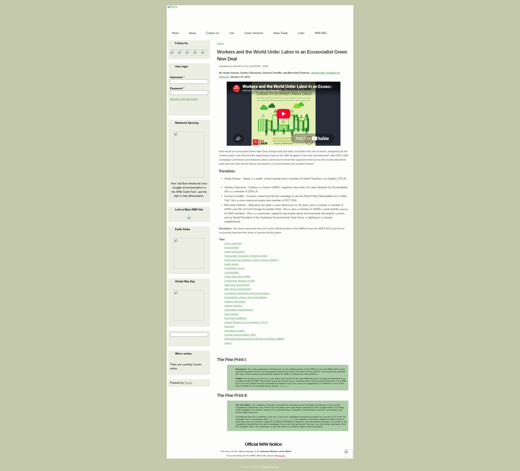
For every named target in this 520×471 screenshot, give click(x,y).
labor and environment (236, 285)
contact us (283, 386)
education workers (234, 330)
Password (177, 88)
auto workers (231, 314)
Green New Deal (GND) (237, 276)
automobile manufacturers (238, 309)
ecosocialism (231, 247)
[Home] (173, 6)
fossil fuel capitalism (235, 318)
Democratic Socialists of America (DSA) (246, 255)
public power (231, 264)
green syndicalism (234, 251)
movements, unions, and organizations (245, 297)
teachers (229, 326)
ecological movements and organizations (247, 293)
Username (177, 77)
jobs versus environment (237, 289)
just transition (231, 272)
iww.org (281, 456)
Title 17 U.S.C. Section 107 (281, 419)
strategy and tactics (235, 301)
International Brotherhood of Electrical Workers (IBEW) (254, 338)
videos (228, 343)
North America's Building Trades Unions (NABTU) (251, 260)
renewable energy (234, 268)
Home (220, 43)
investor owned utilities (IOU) (240, 334)
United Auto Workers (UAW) (239, 280)
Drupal (188, 382)
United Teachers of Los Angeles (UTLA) (246, 322)
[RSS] (171, 443)
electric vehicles (233, 305)
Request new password (183, 99)
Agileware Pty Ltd (270, 467)
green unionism (233, 243)
